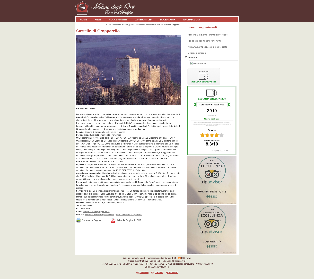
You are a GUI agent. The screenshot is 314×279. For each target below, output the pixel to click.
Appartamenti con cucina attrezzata (207, 46)
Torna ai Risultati (153, 25)
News (98, 19)
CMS (174, 258)
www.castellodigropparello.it (129, 214)
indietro (126, 258)
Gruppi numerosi (197, 53)
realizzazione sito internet (159, 258)
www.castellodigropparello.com (99, 214)
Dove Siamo (167, 19)
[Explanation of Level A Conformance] (171, 274)
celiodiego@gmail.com (183, 264)
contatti (141, 258)
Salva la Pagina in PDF (128, 220)
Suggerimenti (118, 19)
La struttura (143, 19)
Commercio (191, 57)
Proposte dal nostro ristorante (204, 40)
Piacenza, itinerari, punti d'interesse (208, 34)
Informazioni (191, 19)
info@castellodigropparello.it (96, 211)
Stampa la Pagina (91, 220)
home (83, 19)
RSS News (186, 258)
